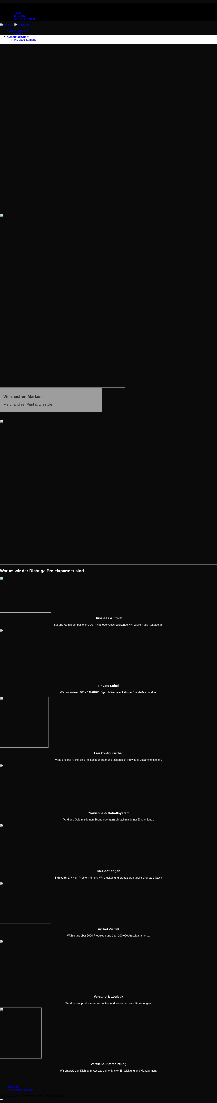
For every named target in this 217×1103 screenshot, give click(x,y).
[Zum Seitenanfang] (1, 1099)
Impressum (13, 1086)
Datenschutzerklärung (20, 1089)
